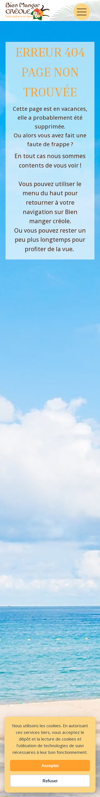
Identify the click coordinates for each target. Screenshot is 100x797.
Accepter (50, 765)
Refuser (50, 780)
